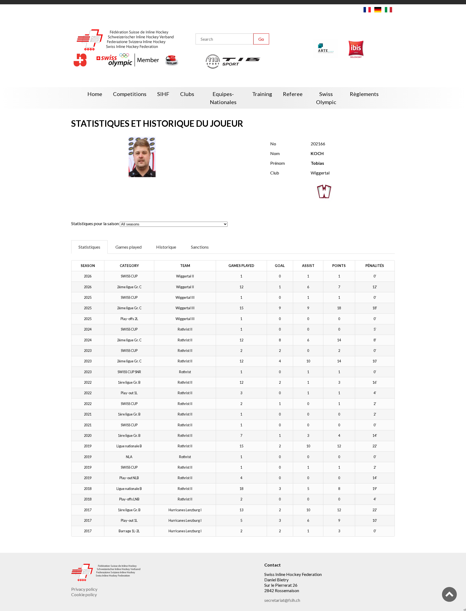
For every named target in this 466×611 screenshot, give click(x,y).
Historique (166, 246)
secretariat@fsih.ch (282, 600)
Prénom (277, 163)
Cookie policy (84, 594)
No (273, 143)
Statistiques (89, 246)
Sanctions (200, 246)
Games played (128, 246)
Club (274, 172)
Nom (275, 153)
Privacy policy (84, 589)
